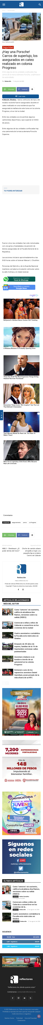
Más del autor (11, 604)
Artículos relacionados (16, 600)
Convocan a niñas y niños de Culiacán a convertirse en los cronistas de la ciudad (26, 625)
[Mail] (24, 998)
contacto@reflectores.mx (26, 992)
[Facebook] (19, 589)
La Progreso (32, 522)
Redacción (8, 81)
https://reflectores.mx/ (21, 580)
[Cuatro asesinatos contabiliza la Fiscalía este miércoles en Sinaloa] (7, 635)
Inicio (3, 10)
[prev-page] (3, 683)
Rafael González (24, 896)
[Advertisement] (21, 160)
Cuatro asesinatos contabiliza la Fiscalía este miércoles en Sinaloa (27, 635)
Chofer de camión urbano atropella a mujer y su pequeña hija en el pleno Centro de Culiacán (31, 552)
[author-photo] (21, 574)
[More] (32, 89)
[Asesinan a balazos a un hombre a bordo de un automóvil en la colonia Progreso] (7, 659)
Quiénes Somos (9, 1018)
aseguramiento (16, 522)
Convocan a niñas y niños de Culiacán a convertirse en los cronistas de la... (25, 904)
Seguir (37, 941)
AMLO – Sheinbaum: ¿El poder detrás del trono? (11, 550)
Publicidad (19, 1018)
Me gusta (36, 937)
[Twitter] (30, 998)
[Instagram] (24, 589)
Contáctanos (21, 1020)
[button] (3, 5)
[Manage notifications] (39, 1016)
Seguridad (8, 47)
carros (25, 522)
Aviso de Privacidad (31, 1018)
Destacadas (11, 10)
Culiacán (5, 614)
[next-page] (7, 683)
